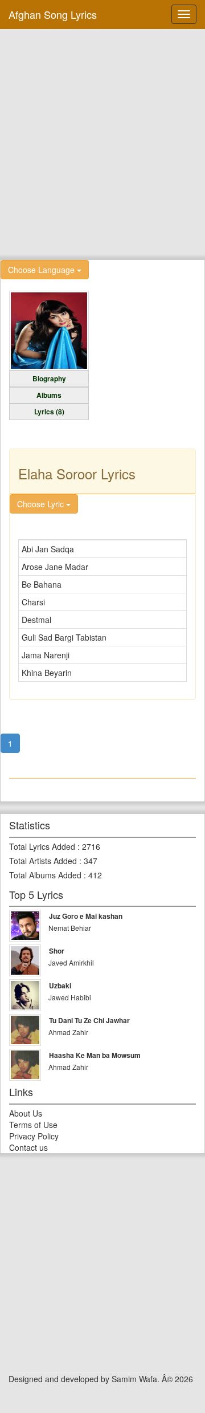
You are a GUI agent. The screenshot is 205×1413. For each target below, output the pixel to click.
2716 (91, 846)
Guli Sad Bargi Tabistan (64, 637)
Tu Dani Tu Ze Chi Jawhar (89, 1020)
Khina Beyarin (47, 672)
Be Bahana (42, 584)
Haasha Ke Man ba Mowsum (95, 1055)
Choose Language (42, 269)
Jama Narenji (45, 655)
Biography (49, 378)
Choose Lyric (41, 504)
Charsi (33, 602)
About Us (25, 1113)
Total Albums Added (45, 875)
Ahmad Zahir (68, 1032)
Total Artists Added (43, 860)
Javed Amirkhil (71, 962)
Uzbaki (60, 985)
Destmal (36, 619)
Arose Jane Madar (55, 566)
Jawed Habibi (69, 997)
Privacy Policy (34, 1136)
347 (90, 860)
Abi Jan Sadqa (48, 549)
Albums (49, 395)
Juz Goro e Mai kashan (85, 916)
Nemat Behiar (69, 928)
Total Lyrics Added (42, 846)
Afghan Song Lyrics (53, 14)
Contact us (28, 1147)
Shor (56, 951)
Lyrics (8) (49, 411)
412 (95, 875)
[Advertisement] (102, 143)
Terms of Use (33, 1124)
